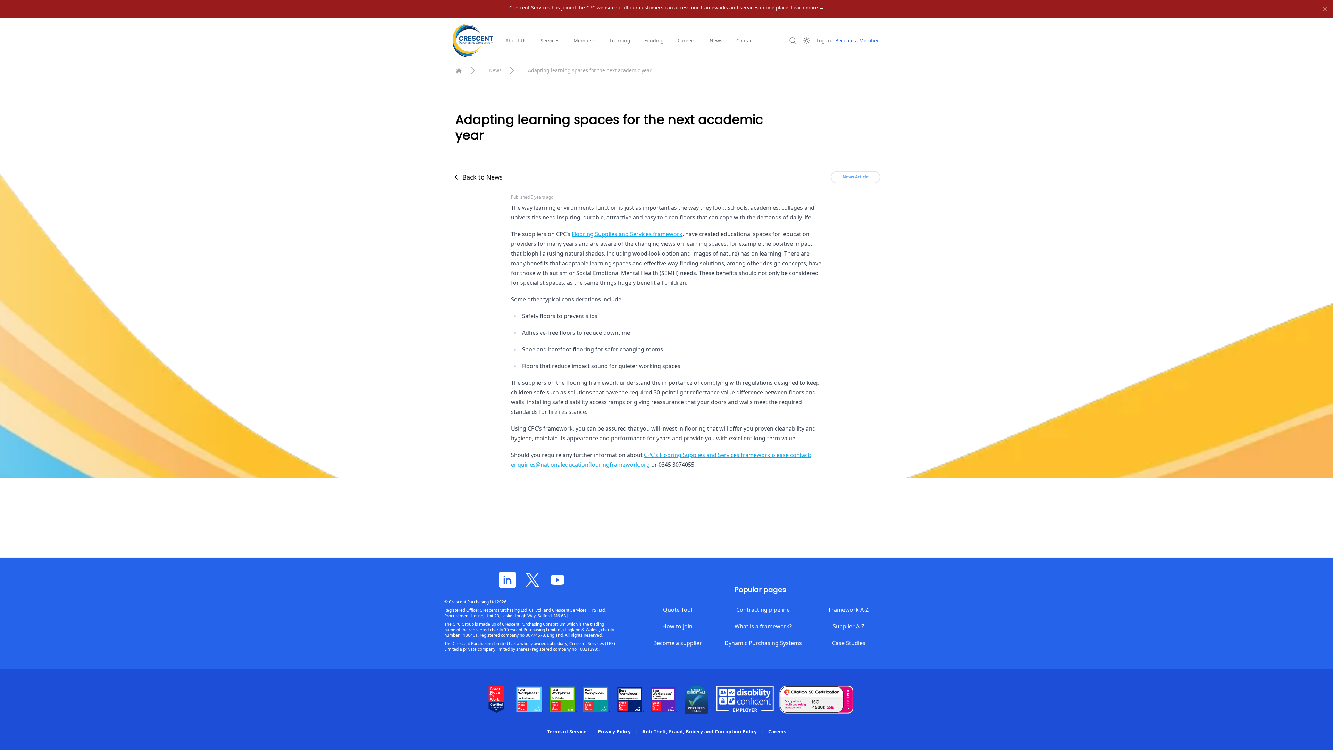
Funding (654, 40)
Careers (687, 40)
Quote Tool (677, 610)
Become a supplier (677, 643)
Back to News (482, 177)
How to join (677, 626)
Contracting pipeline (763, 610)
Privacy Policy (614, 731)
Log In (823, 40)
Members (584, 40)
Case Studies (848, 643)
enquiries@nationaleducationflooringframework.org (580, 464)
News (716, 40)
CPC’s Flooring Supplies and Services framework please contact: (727, 455)
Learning (620, 40)
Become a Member (857, 40)
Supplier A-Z (848, 626)
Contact (745, 40)
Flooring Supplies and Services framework (627, 234)
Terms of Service (566, 731)
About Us (516, 40)
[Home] (458, 70)
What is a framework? (763, 626)
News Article (855, 177)
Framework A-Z (849, 610)
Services (550, 40)
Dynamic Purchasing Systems (763, 643)
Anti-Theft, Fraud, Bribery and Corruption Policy (699, 731)
